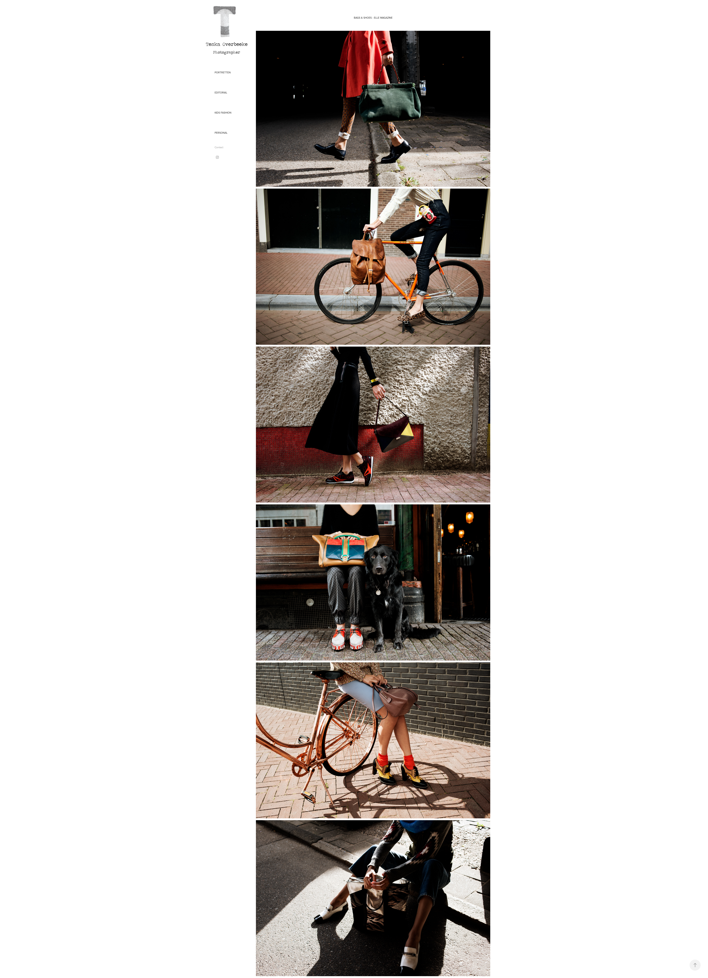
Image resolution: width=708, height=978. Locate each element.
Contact (219, 147)
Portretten (223, 72)
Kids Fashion (223, 112)
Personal (221, 133)
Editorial (221, 92)
